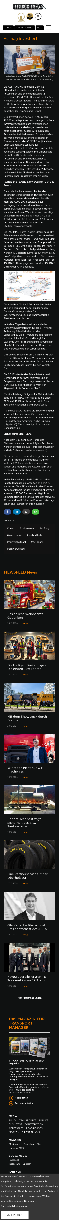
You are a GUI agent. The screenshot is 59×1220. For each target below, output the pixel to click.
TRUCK (8, 28)
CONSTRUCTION (34, 1124)
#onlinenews (27, 528)
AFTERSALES (16, 1128)
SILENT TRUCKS (31, 1132)
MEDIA (13, 1116)
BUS (39, 28)
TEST (19, 1124)
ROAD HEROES (34, 1128)
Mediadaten (21, 1098)
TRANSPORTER (24, 28)
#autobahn (37, 542)
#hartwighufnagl (16, 542)
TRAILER (43, 1120)
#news (11, 528)
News (25, 623)
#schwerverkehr (16, 549)
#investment (14, 535)
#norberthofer (35, 535)
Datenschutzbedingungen (14, 1206)
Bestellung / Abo (24, 1103)
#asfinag (44, 528)
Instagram (14, 1164)
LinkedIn (26, 1164)
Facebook (14, 1160)
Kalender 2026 (16, 1148)
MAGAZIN (14, 1132)
